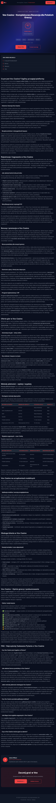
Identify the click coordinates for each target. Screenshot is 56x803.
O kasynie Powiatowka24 (10, 60)
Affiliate (33, 799)
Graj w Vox (21, 47)
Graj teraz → (50, 2)
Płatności (7, 66)
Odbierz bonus (34, 781)
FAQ (6, 69)
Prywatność (23, 799)
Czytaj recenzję (34, 47)
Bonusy (6, 63)
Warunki (29, 799)
